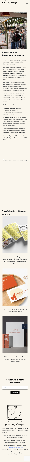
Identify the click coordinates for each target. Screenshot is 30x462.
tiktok (24, 445)
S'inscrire (15, 392)
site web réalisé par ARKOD (15, 454)
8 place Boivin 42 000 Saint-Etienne (23, 429)
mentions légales (6, 449)
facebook (19, 445)
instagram (7, 445)
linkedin (13, 445)
